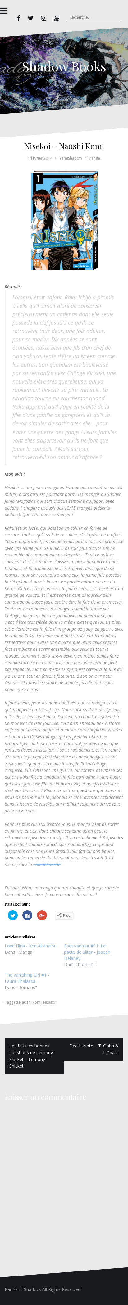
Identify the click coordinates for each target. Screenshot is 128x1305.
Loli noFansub (47, 864)
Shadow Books (64, 66)
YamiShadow (70, 158)
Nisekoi (49, 1002)
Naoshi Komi (30, 1002)
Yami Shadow (26, 1289)
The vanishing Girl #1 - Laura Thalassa (27, 978)
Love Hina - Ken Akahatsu (31, 946)
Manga (94, 158)
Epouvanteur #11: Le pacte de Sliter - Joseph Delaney (87, 952)
